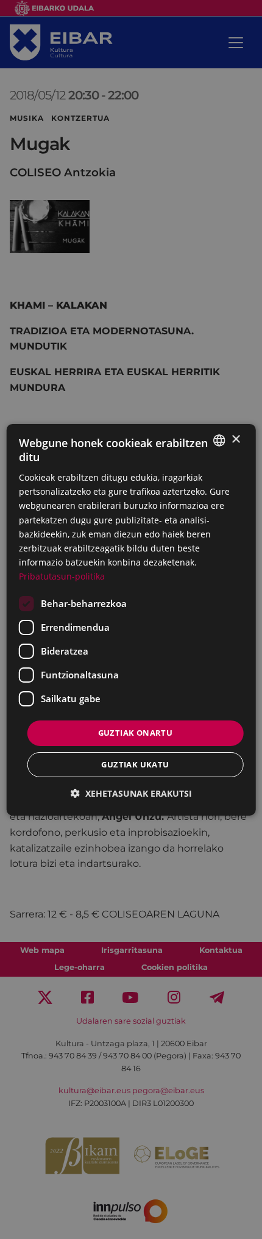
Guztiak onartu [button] (135, 732)
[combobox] (219, 440)
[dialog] (131, 619)
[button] (131, 793)
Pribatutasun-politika (62, 576)
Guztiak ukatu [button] (135, 764)
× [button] (235, 439)
